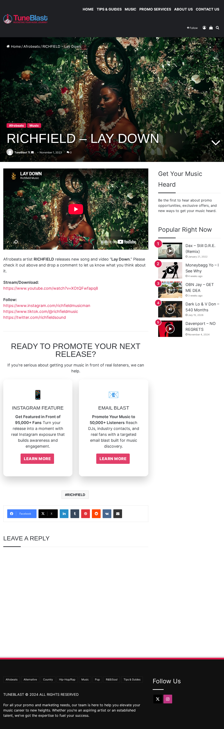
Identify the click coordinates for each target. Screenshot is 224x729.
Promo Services (155, 9)
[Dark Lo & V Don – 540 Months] (170, 309)
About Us (183, 9)
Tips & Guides (109, 9)
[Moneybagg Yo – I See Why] (170, 270)
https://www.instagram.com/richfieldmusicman (46, 305)
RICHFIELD (76, 494)
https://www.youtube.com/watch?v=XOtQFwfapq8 (50, 288)
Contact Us (207, 9)
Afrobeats (31, 46)
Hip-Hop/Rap (67, 679)
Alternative (30, 679)
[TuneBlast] (25, 19)
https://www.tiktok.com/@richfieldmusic (40, 311)
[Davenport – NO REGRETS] (170, 329)
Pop (97, 679)
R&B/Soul (111, 679)
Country (48, 679)
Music (130, 9)
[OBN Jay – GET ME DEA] (170, 290)
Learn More (37, 458)
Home (88, 9)
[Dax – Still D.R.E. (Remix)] (170, 251)
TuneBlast (20, 152)
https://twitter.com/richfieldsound (34, 317)
